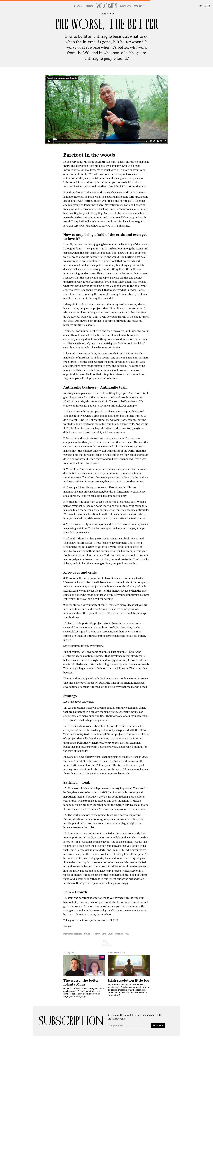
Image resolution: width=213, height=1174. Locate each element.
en (208, 6)
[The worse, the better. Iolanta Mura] (84, 974)
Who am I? (139, 6)
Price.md (119, 934)
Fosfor (96, 934)
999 (127, 934)
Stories (78, 6)
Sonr (104, 934)
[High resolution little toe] (129, 974)
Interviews (125, 6)
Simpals (87, 934)
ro (205, 6)
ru (200, 6)
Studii (110, 934)
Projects (89, 6)
